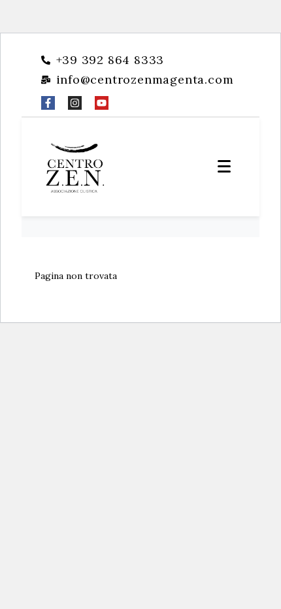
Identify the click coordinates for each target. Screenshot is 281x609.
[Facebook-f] (48, 103)
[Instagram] (75, 103)
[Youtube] (101, 103)
